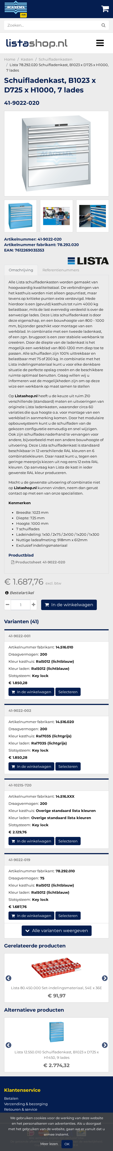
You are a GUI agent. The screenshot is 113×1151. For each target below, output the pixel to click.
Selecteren (68, 692)
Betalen (11, 1098)
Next (104, 978)
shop (36, 43)
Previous (8, 978)
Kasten (27, 59)
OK (67, 1144)
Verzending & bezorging (26, 1104)
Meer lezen (49, 1144)
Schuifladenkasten (55, 59)
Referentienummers (61, 270)
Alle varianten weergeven (59, 930)
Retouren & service (20, 1109)
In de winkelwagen (71, 604)
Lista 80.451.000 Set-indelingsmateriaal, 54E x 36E (67, 988)
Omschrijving (21, 270)
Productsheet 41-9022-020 (39, 562)
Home (9, 59)
